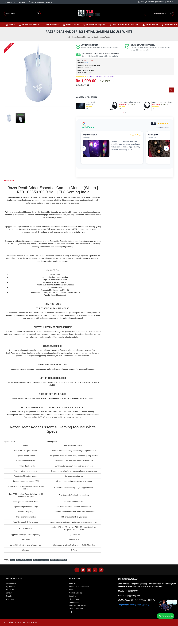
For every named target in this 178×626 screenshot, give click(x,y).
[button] (123, 112)
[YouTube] (101, 570)
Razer (86, 63)
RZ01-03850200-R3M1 (58, 560)
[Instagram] (89, 570)
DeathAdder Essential (24, 560)
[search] (37, 13)
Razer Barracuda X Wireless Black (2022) (163, 102)
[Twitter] (83, 570)
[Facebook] (76, 570)
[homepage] (69, 37)
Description (9, 181)
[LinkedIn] (95, 570)
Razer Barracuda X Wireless (129, 102)
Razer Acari (90, 102)
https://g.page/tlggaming (139, 605)
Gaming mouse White (41, 560)
